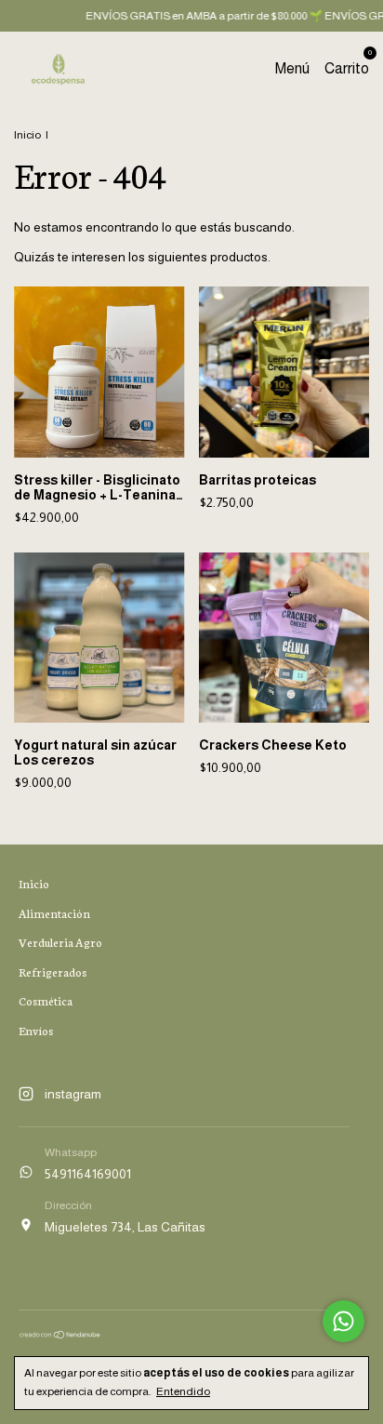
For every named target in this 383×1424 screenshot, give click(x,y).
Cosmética (46, 1000)
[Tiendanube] (60, 1334)
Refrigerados (52, 971)
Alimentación (54, 913)
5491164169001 (88, 1173)
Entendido (183, 1391)
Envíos (36, 1030)
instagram (73, 1093)
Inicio (27, 134)
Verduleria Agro (60, 942)
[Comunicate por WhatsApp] (343, 1321)
